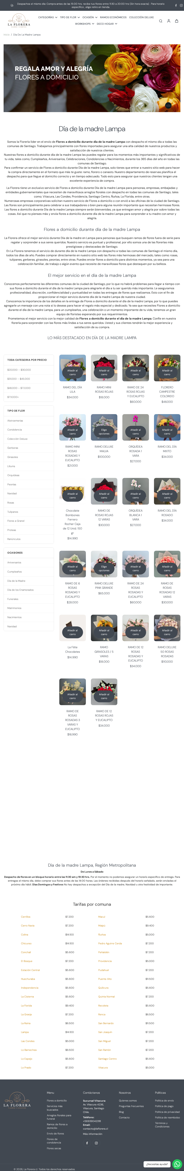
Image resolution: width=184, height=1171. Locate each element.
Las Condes (27, 1041)
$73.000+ (13, 397)
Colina (24, 934)
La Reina (25, 1023)
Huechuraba (28, 979)
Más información (92, 1133)
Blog (121, 1112)
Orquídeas (13, 475)
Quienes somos (128, 1100)
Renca (101, 1014)
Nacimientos (14, 617)
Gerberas (12, 447)
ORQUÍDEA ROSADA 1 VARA (135, 451)
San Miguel (104, 1041)
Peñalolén (103, 952)
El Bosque (26, 961)
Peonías (11, 484)
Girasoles (12, 457)
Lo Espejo (26, 1058)
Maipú (101, 925)
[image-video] (92, 796)
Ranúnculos (13, 539)
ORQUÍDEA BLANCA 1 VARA (135, 515)
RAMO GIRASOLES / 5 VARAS (104, 651)
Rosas (10, 502)
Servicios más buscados (55, 1108)
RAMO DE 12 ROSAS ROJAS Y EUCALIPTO (104, 715)
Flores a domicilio (57, 1100)
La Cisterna (27, 996)
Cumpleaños (14, 571)
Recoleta (103, 1005)
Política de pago (164, 1106)
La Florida (26, 1005)
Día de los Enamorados (20, 589)
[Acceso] (168, 20)
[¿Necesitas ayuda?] (177, 1164)
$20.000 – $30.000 (19, 369)
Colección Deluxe (17, 438)
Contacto (124, 1117)
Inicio (7, 34)
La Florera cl (30, 1169)
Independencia (29, 987)
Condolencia (14, 429)
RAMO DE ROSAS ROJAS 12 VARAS (104, 515)
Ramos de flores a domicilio (57, 1126)
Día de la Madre (16, 580)
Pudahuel (103, 970)
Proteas (11, 530)
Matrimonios (14, 608)
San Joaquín (105, 1032)
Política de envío (164, 1100)
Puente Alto (105, 979)
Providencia (105, 961)
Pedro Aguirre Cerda (110, 943)
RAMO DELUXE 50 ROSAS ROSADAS (167, 651)
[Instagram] (181, 5)
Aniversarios (14, 562)
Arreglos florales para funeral (59, 1117)
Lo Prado (26, 1067)
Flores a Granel (15, 520)
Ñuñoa (102, 934)
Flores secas (54, 1148)
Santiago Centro (107, 1058)
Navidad (12, 493)
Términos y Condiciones (162, 1124)
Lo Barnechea (28, 1050)
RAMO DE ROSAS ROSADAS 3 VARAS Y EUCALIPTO (72, 720)
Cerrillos (25, 916)
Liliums (11, 466)
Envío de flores (55, 1133)
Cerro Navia (27, 925)
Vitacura (103, 1067)
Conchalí (26, 952)
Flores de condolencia (54, 1140)
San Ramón (104, 1050)
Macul (101, 916)
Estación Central (30, 970)
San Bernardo (106, 1023)
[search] (161, 20)
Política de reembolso (167, 1117)
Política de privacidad (167, 1112)
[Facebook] (176, 5)
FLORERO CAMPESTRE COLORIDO (167, 391)
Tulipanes (12, 511)
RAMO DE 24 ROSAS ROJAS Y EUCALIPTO (135, 391)
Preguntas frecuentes (131, 1106)
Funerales (12, 599)
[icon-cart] (176, 20)
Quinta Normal (106, 996)
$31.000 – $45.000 (18, 378)
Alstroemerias (15, 420)
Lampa (25, 1032)
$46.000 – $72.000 (19, 388)
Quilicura (103, 987)
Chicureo (26, 943)
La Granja (26, 1014)
